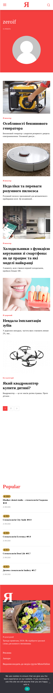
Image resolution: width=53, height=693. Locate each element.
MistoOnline (43, 664)
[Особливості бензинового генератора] (26, 97)
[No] (49, 682)
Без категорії (8, 378)
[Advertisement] (26, 445)
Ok (27, 689)
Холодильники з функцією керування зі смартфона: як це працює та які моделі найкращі (26, 255)
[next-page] (16, 408)
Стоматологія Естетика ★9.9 (17, 537)
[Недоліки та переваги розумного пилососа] (26, 159)
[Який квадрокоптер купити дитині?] (26, 356)
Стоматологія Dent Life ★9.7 (17, 553)
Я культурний (8, 637)
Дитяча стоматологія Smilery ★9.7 (19, 570)
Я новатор (7, 118)
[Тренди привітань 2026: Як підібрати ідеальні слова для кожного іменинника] (26, 616)
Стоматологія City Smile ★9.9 (17, 520)
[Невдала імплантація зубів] (26, 294)
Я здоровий (7, 315)
